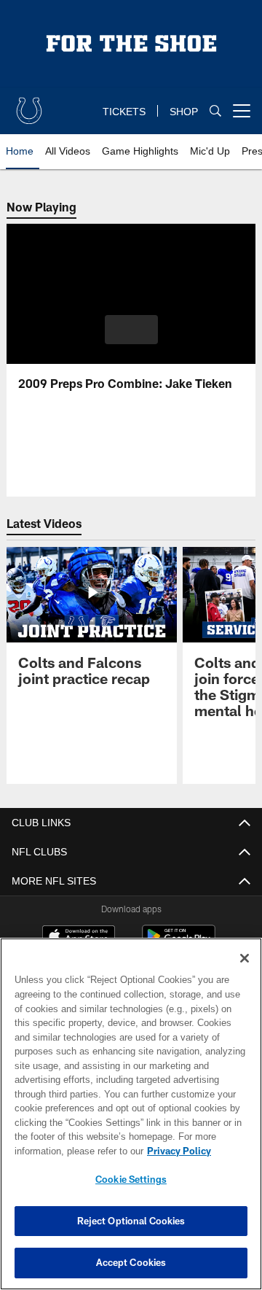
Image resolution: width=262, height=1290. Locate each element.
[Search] (215, 111)
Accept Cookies (131, 1262)
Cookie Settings (131, 1179)
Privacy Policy (63, 1151)
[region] (131, 1114)
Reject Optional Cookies (131, 1221)
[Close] (245, 958)
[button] (131, 329)
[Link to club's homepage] (29, 105)
